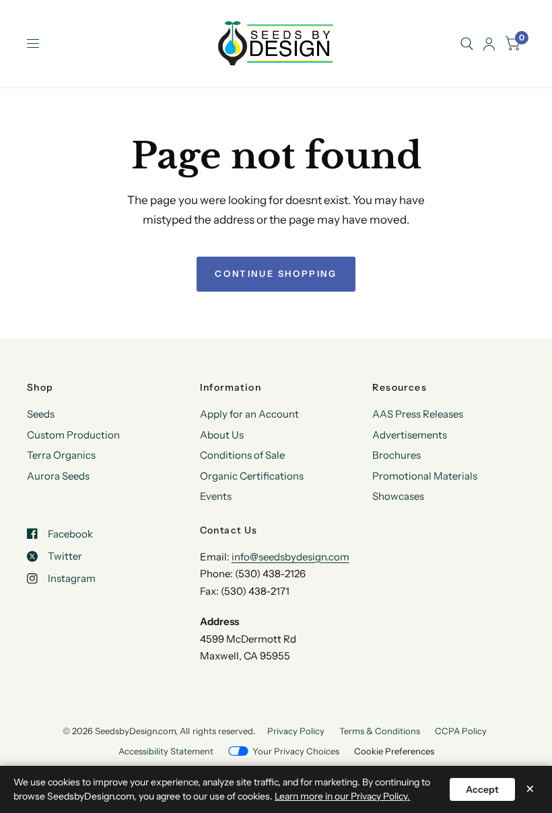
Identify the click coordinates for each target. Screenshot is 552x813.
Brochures (396, 455)
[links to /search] (467, 44)
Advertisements (409, 434)
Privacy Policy (295, 730)
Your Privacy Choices (295, 751)
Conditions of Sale (242, 455)
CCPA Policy (461, 730)
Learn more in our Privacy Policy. (342, 796)
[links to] (489, 44)
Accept (482, 789)
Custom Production (73, 434)
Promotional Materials (424, 475)
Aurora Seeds (58, 475)
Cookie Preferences (394, 751)
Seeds (41, 414)
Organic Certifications (252, 475)
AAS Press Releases (417, 414)
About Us (222, 434)
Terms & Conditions (379, 730)
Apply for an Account (249, 414)
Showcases (398, 496)
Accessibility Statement (165, 751)
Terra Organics (61, 455)
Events (216, 496)
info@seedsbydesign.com (290, 556)
